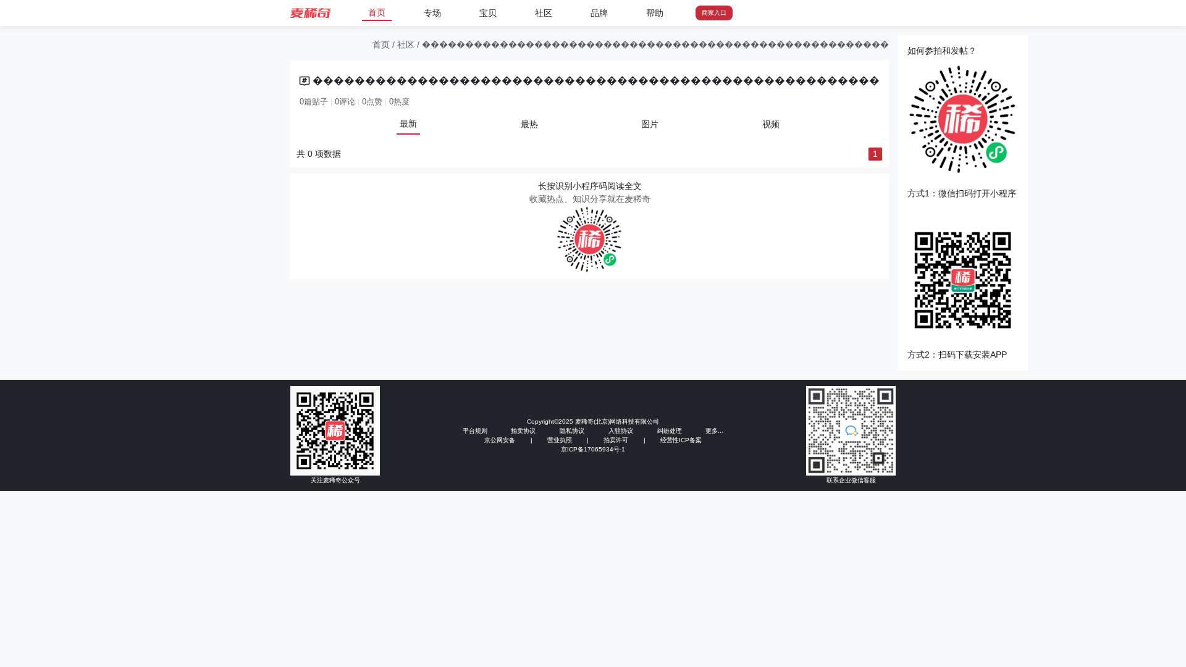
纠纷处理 (669, 430)
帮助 (654, 13)
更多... (714, 430)
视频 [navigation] (771, 124)
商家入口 (714, 12)
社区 (543, 13)
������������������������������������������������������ (655, 44)
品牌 (599, 13)
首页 (376, 12)
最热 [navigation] (529, 124)
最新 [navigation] (408, 123)
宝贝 (488, 13)
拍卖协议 (523, 430)
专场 (432, 13)
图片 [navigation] (649, 124)
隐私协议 (572, 430)
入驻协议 (620, 430)
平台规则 (475, 430)
